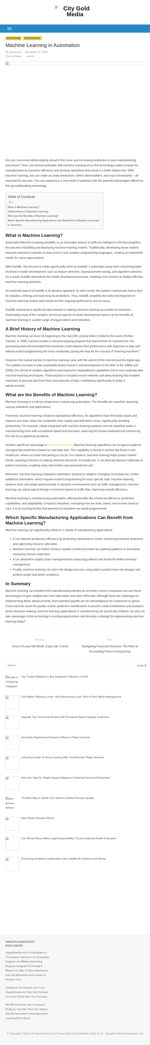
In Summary (15, 224)
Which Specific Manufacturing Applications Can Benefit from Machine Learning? (54, 220)
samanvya (15, 51)
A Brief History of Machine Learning (28, 211)
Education (13, 38)
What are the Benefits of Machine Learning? (33, 215)
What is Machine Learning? (23, 207)
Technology (32, 38)
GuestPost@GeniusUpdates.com (124, 1033)
